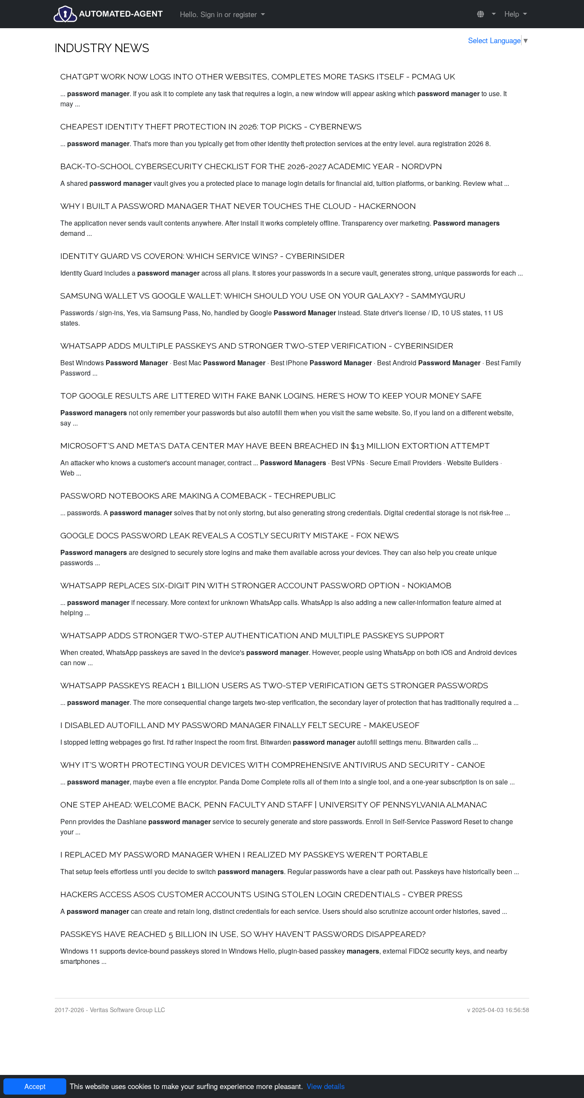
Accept (34, 1086)
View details (326, 1086)
